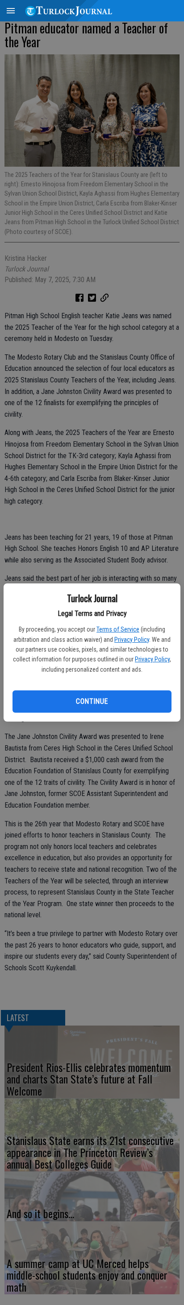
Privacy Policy (131, 639)
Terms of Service (117, 629)
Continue (92, 701)
